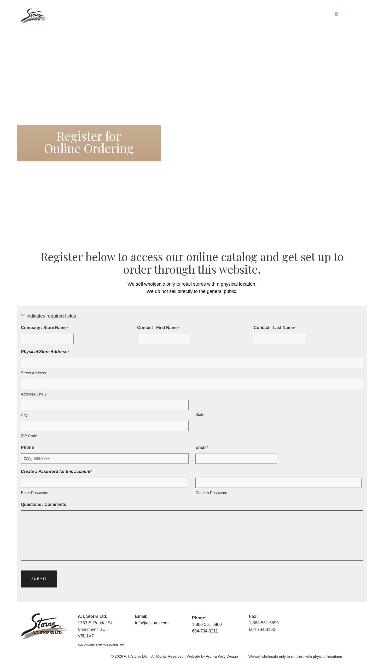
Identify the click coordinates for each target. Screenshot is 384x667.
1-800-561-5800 (207, 624)
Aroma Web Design (222, 656)
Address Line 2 (33, 394)
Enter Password (34, 492)
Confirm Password (211, 492)
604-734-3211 (205, 631)
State (199, 414)
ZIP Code (29, 436)
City (24, 415)
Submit (39, 579)
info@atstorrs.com (151, 623)
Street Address (33, 373)
